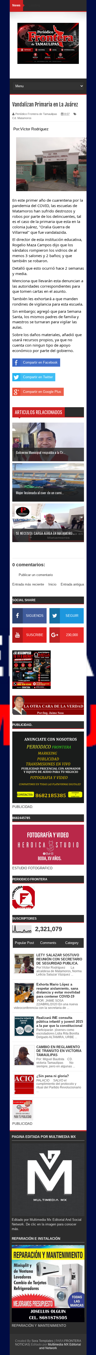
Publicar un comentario (36, 575)
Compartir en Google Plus (42, 392)
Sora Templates (42, 1341)
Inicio (52, 584)
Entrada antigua (72, 584)
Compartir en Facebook (40, 362)
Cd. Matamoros (21, 118)
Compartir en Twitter (38, 377)
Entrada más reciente (28, 584)
